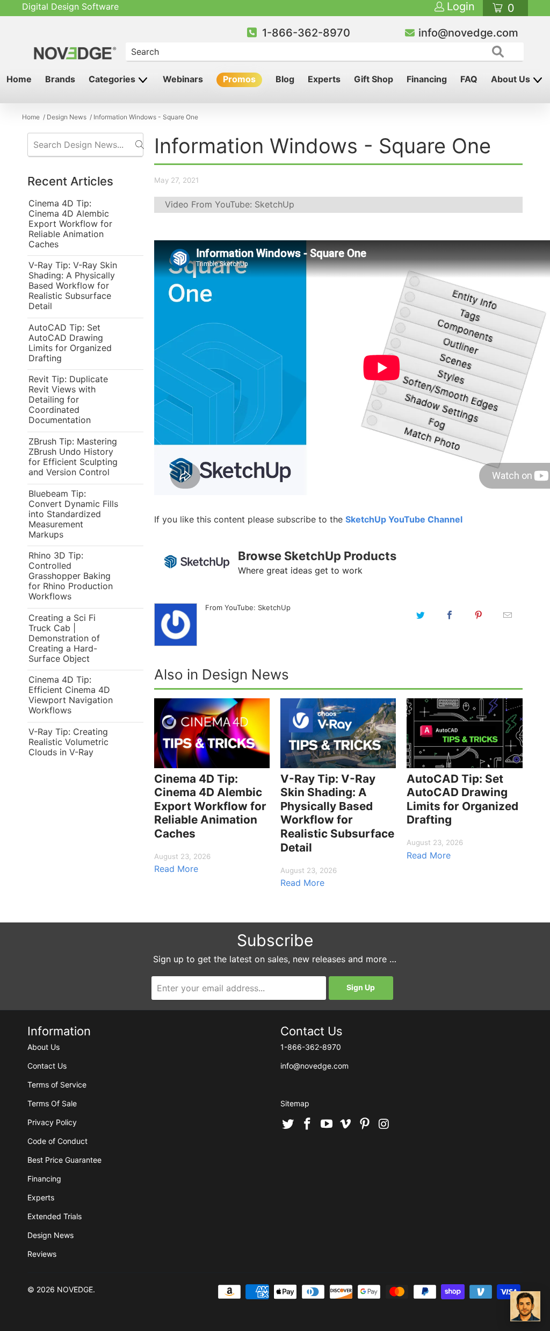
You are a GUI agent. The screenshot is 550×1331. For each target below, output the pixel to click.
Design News (50, 1235)
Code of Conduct (57, 1141)
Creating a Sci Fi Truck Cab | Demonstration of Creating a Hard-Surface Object (64, 638)
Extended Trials (54, 1216)
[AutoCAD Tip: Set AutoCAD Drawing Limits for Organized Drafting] (464, 733)
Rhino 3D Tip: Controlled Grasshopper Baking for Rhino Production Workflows (70, 576)
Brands (60, 79)
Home (19, 79)
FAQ (468, 79)
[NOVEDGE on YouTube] (327, 1124)
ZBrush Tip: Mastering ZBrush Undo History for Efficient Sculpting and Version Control (73, 456)
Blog (285, 79)
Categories (113, 79)
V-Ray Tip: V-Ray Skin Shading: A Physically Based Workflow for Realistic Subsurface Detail (72, 285)
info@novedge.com (468, 32)
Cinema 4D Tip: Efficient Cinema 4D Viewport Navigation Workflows (70, 695)
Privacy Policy (52, 1122)
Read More (176, 868)
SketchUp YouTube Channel (403, 519)
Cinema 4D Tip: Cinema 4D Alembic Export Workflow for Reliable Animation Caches (70, 223)
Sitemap (294, 1103)
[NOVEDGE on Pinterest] (365, 1124)
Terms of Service (56, 1084)
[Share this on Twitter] (420, 615)
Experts (324, 79)
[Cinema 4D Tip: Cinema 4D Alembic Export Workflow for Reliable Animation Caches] (212, 733)
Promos (239, 79)
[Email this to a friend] (507, 615)
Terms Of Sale (52, 1103)
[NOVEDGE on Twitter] (288, 1124)
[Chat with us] (525, 1306)
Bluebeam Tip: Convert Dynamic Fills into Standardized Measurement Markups (73, 514)
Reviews (41, 1253)
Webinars (183, 79)
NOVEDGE (75, 1289)
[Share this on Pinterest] (478, 615)
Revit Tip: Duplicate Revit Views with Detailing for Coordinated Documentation (68, 399)
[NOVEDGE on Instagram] (384, 1124)
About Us (511, 79)
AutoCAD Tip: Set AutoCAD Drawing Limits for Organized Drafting (70, 343)
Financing (427, 79)
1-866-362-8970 (306, 32)
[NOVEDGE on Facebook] (308, 1124)
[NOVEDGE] (76, 44)
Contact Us (47, 1065)
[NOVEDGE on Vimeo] (346, 1124)
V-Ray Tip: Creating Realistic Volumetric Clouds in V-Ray (68, 742)
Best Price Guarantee (64, 1159)
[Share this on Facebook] (449, 615)
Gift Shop (373, 79)
